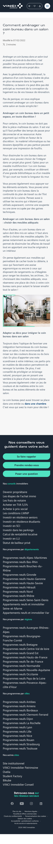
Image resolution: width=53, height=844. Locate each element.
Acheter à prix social (15, 509)
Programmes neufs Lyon (17, 727)
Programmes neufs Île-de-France (23, 661)
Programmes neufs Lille (17, 731)
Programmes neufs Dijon (18, 718)
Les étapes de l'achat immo (19, 496)
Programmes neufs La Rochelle (21, 723)
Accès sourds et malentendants (25, 823)
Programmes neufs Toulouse (20, 748)
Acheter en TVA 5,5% (15, 504)
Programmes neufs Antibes (19, 702)
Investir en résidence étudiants (21, 521)
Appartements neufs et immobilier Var (26, 612)
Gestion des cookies (25, 818)
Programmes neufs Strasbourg (21, 744)
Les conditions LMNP (16, 513)
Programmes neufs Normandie (21, 665)
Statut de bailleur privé (16, 542)
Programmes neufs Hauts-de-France (25, 657)
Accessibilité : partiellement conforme (25, 821)
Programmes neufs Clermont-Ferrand (25, 714)
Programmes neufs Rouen (18, 740)
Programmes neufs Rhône (18, 595)
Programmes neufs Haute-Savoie (23, 583)
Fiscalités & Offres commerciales (25, 813)
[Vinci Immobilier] (11, 6)
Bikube (7, 780)
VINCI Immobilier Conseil (18, 784)
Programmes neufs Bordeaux (20, 710)
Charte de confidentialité (13, 816)
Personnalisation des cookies (35, 816)
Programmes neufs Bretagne (20, 644)
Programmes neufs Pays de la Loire (24, 678)
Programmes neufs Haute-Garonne (24, 579)
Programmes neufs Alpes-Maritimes (25, 557)
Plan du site (17, 811)
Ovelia (6, 772)
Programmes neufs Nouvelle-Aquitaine (26, 670)
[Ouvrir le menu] (47, 6)
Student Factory (12, 776)
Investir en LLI (11, 538)
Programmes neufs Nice (17, 735)
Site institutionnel (13, 763)
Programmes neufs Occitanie (20, 674)
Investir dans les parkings (18, 530)
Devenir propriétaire (15, 492)
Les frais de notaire (14, 500)
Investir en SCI (11, 525)
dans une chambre (35, 403)
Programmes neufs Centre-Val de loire (26, 649)
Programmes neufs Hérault (19, 587)
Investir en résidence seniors (20, 517)
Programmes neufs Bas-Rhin (20, 562)
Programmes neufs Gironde (19, 574)
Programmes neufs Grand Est (20, 653)
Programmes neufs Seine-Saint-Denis (25, 600)
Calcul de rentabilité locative (20, 534)
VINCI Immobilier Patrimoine (20, 767)
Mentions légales (31, 811)
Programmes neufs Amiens (19, 706)
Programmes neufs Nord (18, 591)
